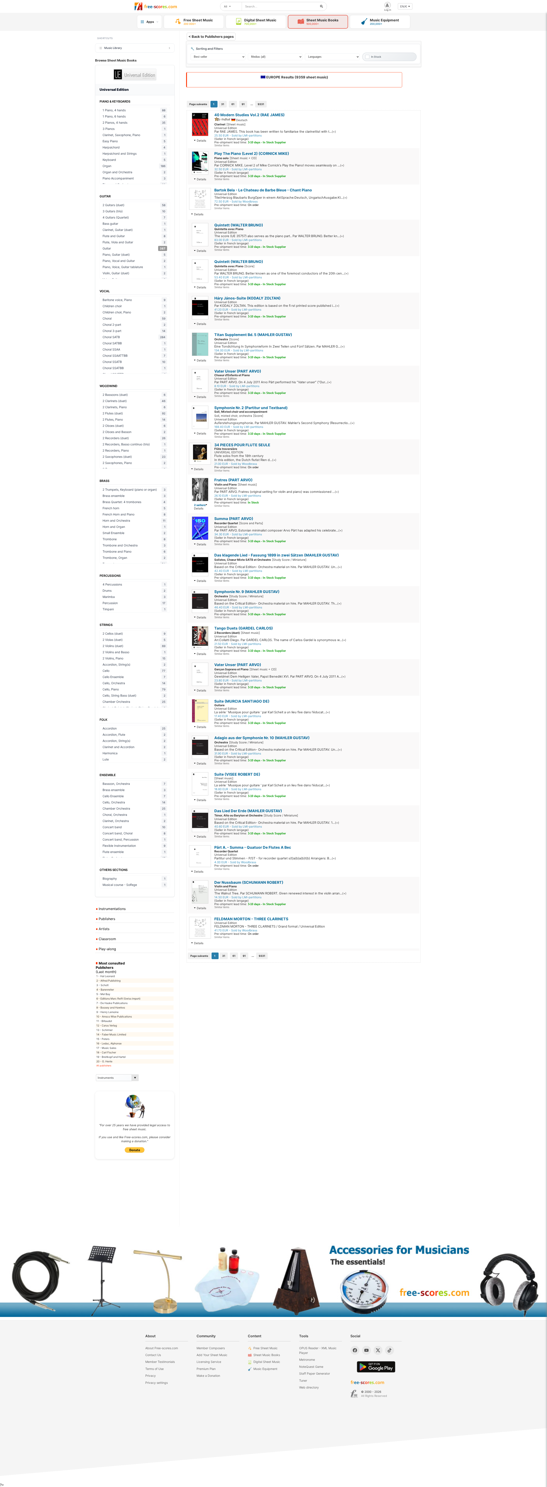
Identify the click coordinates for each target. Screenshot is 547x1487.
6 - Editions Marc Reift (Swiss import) (118, 998)
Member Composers (211, 1348)
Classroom (107, 939)
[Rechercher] (321, 6)
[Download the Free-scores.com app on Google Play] (376, 1367)
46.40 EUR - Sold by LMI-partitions (238, 607)
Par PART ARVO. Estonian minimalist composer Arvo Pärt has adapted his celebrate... (278, 530)
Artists (103, 929)
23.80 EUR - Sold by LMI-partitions (238, 680)
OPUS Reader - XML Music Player (318, 1350)
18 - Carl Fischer (106, 1052)
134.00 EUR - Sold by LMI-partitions (238, 350)
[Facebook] (354, 1350)
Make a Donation (208, 1375)
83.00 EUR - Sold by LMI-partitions (238, 240)
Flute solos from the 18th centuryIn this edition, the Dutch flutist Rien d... (245, 458)
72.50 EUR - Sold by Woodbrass (236, 201)
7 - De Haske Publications (112, 1003)
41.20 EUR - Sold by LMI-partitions (237, 309)
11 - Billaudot (104, 1021)
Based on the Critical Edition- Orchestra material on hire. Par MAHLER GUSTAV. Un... (278, 567)
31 (222, 104)
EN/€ (403, 6)
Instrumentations (112, 909)
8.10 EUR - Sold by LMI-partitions (236, 386)
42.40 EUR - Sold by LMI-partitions (238, 570)
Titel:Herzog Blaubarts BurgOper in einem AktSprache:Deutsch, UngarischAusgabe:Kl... (280, 198)
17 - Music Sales (106, 1048)
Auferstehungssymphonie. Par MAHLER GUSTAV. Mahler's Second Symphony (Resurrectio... (284, 423)
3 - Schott (102, 985)
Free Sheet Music (265, 1348)
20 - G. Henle (104, 1061)
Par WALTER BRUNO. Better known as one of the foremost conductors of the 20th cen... (281, 273)
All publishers (103, 1065)
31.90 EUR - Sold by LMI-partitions (237, 753)
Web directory (309, 1387)
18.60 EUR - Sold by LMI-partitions (237, 789)
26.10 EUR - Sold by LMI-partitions (237, 495)
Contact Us (153, 1355)
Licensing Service (209, 1362)
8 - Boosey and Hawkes (110, 1007)
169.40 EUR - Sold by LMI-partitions (238, 427)
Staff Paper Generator (314, 1373)
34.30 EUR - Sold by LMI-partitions (238, 534)
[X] (377, 1350)
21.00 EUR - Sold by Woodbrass (235, 463)
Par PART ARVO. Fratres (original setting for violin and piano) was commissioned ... (276, 492)
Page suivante (198, 104)
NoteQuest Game (311, 1366)
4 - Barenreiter (105, 989)
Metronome (307, 1359)
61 (232, 104)
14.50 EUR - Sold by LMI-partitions (238, 897)
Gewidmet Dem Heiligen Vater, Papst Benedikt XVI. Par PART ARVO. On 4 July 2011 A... (280, 676)
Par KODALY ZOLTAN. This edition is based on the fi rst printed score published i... (276, 306)
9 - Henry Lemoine (107, 1012)
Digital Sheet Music (266, 1362)
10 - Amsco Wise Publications (114, 1016)
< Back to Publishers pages (211, 36)
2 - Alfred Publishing (108, 980)
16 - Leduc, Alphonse (109, 1043)
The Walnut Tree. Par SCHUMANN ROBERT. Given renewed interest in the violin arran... (280, 893)
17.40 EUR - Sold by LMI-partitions (237, 716)
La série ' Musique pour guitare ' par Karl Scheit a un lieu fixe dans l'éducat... (272, 712)
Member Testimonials (160, 1362)
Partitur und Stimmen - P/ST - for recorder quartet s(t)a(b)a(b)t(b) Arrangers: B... (275, 858)
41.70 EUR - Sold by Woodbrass (235, 930)
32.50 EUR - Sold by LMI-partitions (238, 169)
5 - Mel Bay (103, 994)
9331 (261, 104)
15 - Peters (102, 1039)
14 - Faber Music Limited (111, 1034)
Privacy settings (156, 1382)
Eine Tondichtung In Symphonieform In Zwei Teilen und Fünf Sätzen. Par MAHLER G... (279, 346)
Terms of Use (154, 1369)
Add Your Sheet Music (212, 1355)
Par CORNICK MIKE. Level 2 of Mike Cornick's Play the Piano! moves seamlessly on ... (279, 165)
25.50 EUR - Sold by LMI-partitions (238, 135)
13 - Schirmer (104, 1030)
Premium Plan (206, 1369)
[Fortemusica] (354, 1394)
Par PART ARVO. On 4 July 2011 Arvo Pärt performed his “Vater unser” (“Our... (272, 382)
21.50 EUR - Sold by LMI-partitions (237, 644)
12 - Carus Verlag (106, 1025)
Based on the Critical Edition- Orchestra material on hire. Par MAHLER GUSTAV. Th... (277, 603)
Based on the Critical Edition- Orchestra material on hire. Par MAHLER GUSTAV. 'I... (276, 823)
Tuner (303, 1380)
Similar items (221, 145)
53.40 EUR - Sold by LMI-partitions (238, 277)
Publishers (106, 919)
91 (243, 104)
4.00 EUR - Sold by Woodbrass (235, 862)
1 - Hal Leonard (105, 976)
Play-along (107, 949)
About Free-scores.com (161, 1348)
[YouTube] (366, 1350)
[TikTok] (389, 1350)
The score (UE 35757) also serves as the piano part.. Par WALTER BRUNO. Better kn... (279, 236)
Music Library (113, 48)
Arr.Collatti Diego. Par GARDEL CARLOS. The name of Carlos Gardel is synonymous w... (280, 640)
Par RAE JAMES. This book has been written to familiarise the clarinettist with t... (275, 132)
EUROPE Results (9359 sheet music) (296, 77)
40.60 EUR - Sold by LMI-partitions (238, 826)
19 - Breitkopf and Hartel (111, 1056)
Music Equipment (265, 1369)
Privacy (150, 1375)
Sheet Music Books (266, 1355)
